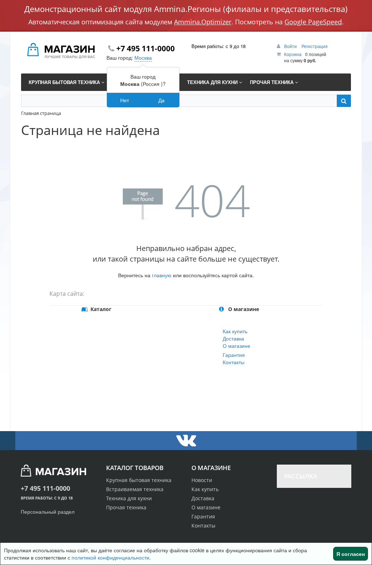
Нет (124, 100)
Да (161, 100)
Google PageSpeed (313, 21)
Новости (201, 480)
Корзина (293, 54)
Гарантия (234, 354)
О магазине (236, 345)
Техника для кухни (129, 498)
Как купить (235, 331)
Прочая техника (126, 507)
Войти (291, 46)
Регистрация (315, 46)
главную (161, 275)
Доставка (233, 338)
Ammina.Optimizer (202, 21)
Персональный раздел (47, 511)
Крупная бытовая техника (138, 480)
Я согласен (350, 553)
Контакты (233, 362)
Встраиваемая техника (134, 489)
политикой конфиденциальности (110, 557)
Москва (143, 57)
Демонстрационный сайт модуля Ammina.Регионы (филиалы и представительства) (186, 8)
